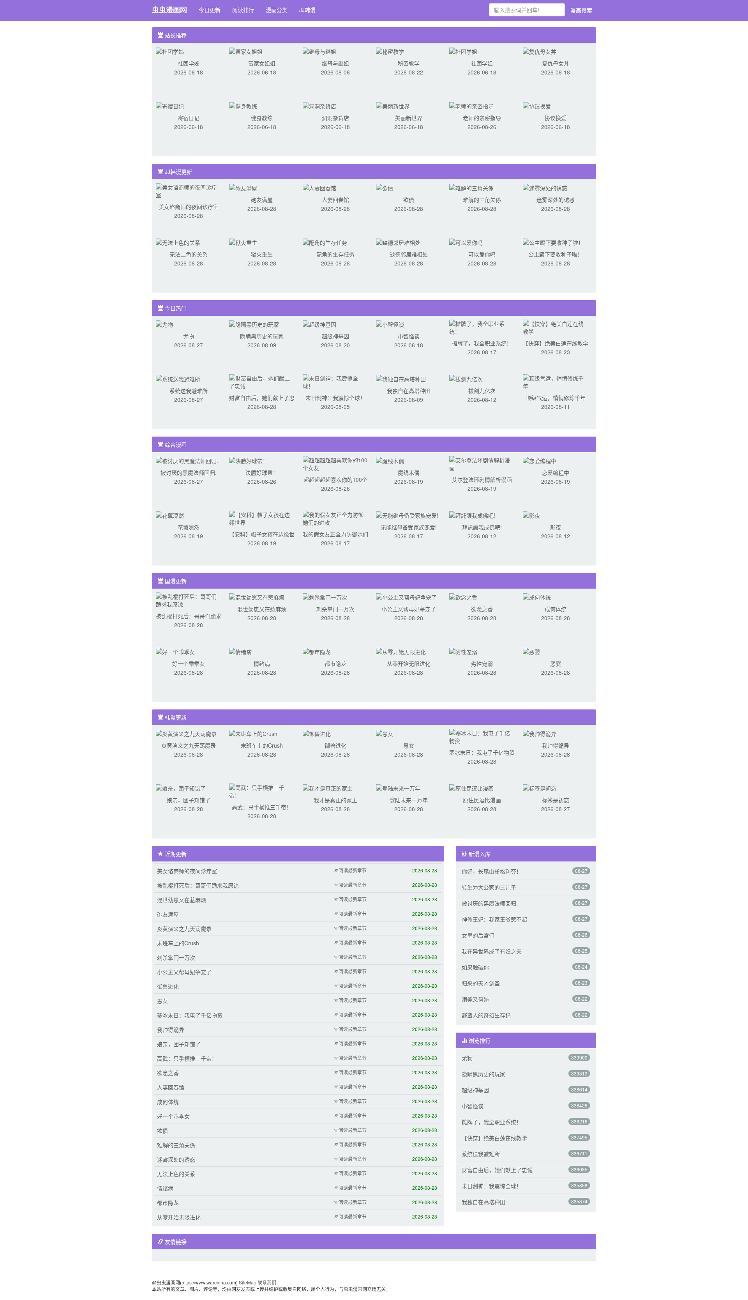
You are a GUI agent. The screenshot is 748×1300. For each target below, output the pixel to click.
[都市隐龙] (317, 651)
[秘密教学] (390, 51)
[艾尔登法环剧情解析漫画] (482, 463)
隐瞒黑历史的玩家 (262, 336)
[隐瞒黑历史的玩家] (254, 323)
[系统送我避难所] (178, 378)
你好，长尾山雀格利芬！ (492, 871)
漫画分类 (277, 10)
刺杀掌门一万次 (335, 609)
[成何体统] (537, 596)
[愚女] (384, 733)
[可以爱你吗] (466, 242)
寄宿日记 (188, 118)
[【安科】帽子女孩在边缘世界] (262, 518)
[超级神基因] (319, 323)
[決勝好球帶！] (248, 460)
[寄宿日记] (170, 105)
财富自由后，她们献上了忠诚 (497, 1170)
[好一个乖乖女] (175, 651)
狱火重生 (262, 254)
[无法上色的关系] (178, 242)
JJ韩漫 (307, 10)
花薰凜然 (188, 527)
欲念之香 (482, 609)
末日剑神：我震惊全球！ (335, 397)
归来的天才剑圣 (481, 983)
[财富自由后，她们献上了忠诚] (262, 381)
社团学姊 (188, 63)
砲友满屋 (262, 199)
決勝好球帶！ (261, 472)
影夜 (555, 527)
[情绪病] (240, 651)
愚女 (408, 745)
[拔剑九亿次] (466, 378)
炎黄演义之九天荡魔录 (188, 745)
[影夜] (531, 514)
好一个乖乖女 (188, 663)
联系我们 (267, 1282)
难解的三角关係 (482, 199)
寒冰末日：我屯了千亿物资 (482, 752)
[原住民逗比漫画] (471, 787)
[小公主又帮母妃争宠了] (406, 596)
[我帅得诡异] (539, 733)
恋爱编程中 (555, 472)
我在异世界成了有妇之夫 (492, 951)
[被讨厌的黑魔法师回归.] (187, 460)
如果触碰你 (475, 967)
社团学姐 (482, 63)
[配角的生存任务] (325, 242)
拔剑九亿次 (482, 390)
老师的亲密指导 (482, 118)
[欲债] (384, 187)
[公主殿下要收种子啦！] (553, 242)
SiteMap (247, 1282)
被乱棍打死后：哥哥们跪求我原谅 (198, 885)
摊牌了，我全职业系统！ (482, 343)
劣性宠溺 (482, 663)
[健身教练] (243, 105)
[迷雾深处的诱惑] (545, 187)
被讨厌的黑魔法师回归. (189, 472)
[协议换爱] (537, 105)
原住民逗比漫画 (482, 800)
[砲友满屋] (243, 187)
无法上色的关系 (188, 254)
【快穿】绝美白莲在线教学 (555, 343)
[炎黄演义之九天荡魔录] (186, 733)
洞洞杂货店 (335, 118)
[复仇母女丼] (539, 51)
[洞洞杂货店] (319, 105)
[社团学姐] (463, 51)
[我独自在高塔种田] (401, 378)
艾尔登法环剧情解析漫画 (482, 479)
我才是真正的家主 (335, 800)
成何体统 (555, 609)
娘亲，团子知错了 (188, 800)
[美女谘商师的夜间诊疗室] (188, 190)
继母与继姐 (335, 63)
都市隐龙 (335, 663)
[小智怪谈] (390, 323)
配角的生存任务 (335, 254)
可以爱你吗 (482, 254)
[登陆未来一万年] (398, 787)
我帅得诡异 (555, 745)
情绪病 (262, 663)
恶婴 (555, 663)
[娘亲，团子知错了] (181, 787)
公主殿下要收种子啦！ (555, 254)
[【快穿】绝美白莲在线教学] (555, 327)
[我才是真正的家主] (328, 787)
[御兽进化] (317, 733)
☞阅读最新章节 (350, 870)
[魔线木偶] (390, 460)
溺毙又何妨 (475, 999)
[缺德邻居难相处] (398, 242)
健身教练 (262, 118)
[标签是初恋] (539, 787)
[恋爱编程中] (539, 460)
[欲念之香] (463, 596)
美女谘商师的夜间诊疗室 (189, 206)
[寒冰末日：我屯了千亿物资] (482, 736)
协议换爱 (555, 118)
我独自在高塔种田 (408, 390)
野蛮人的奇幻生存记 (486, 1015)
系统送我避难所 (188, 390)
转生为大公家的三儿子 (489, 887)
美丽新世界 (408, 118)
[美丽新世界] (392, 105)
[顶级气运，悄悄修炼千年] (555, 381)
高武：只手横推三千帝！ (262, 807)
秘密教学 (409, 63)
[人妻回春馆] (319, 187)
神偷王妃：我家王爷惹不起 (494, 919)
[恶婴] (531, 651)
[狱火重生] (243, 242)
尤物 (188, 336)
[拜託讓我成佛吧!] (472, 514)
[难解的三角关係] (471, 187)
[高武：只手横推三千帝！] (262, 790)
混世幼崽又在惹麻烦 (261, 609)
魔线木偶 (409, 472)
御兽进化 (335, 745)
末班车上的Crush (262, 745)
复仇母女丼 (555, 63)
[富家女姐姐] (246, 51)
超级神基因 (335, 336)
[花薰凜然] (170, 514)
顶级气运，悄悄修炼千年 (556, 397)
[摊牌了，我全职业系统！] (482, 327)
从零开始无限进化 (408, 663)
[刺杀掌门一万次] (325, 596)
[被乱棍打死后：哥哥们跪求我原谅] (188, 599)
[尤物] (164, 323)
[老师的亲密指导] (471, 105)
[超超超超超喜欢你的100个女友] (335, 463)
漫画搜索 (581, 10)
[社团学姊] (170, 51)
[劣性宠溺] (463, 651)
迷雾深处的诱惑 (555, 199)
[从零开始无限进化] (401, 651)
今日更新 (210, 10)
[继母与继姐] (319, 51)
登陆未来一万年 (409, 800)
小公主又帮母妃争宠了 (408, 609)
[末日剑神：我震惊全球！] (335, 381)
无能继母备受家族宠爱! (409, 527)
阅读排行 (243, 10)
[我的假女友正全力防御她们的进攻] (335, 518)
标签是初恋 (555, 800)
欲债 (408, 199)
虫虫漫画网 (169, 10)
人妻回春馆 (335, 199)
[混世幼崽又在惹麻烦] (256, 596)
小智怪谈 (409, 336)
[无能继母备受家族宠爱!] (407, 514)
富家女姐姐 (261, 63)
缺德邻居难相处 (409, 254)
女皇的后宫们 (478, 935)
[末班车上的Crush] (253, 733)
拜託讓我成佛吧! (482, 527)
